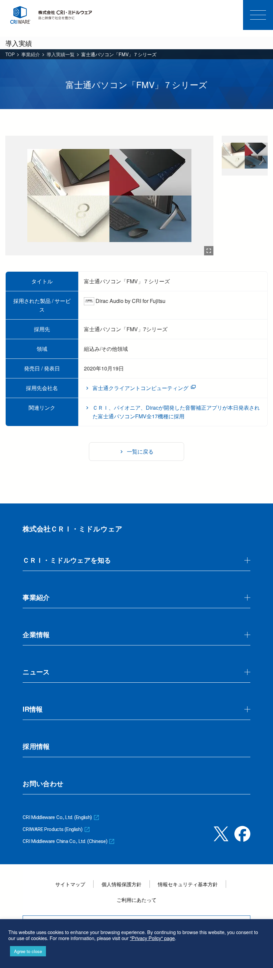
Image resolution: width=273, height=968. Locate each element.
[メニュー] (258, 15)
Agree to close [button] (28, 951)
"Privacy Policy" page (152, 937)
